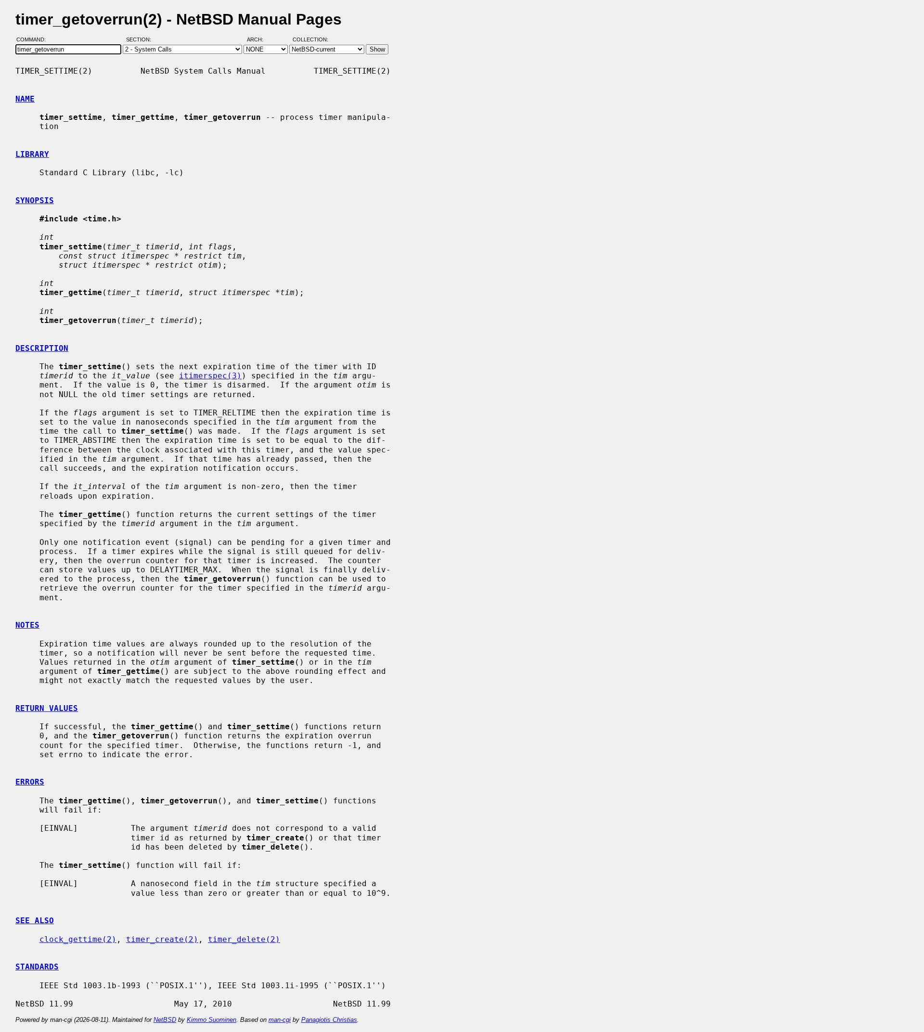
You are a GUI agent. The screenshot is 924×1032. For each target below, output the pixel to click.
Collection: (310, 40)
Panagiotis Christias (329, 1019)
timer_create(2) (162, 939)
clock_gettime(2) (77, 939)
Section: (140, 40)
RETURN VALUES (46, 708)
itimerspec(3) (210, 375)
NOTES (27, 625)
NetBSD (165, 1019)
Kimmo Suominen (211, 1019)
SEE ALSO (34, 920)
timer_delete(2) (244, 939)
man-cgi (280, 1019)
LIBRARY (32, 154)
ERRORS (29, 782)
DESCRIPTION (41, 348)
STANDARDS (37, 966)
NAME (25, 98)
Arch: (259, 40)
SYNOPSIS (34, 200)
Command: (33, 40)
